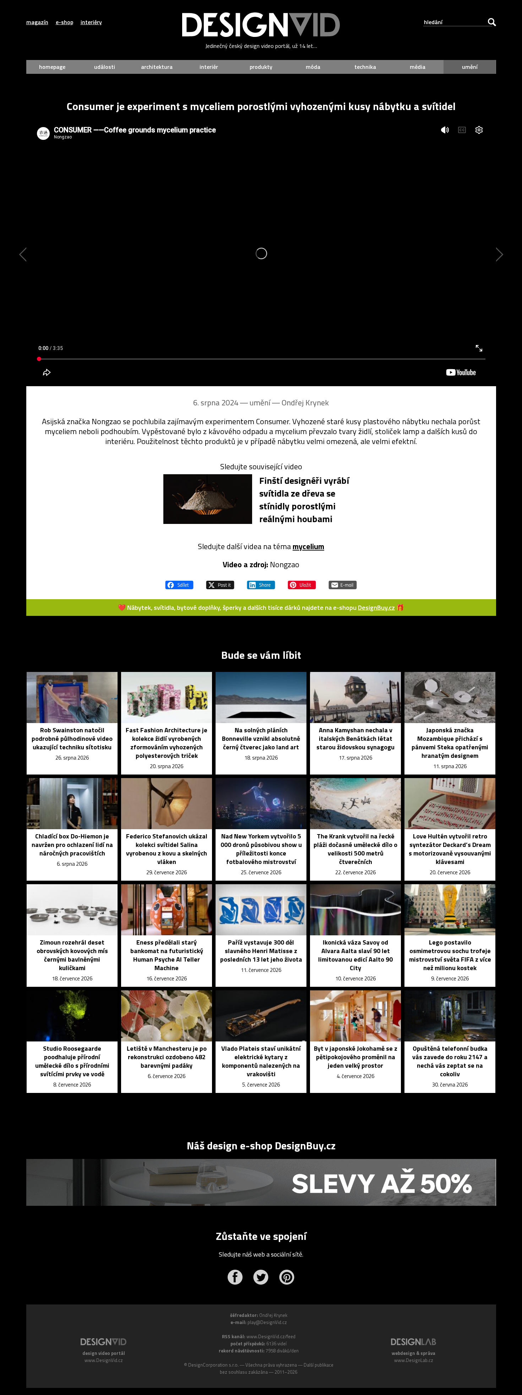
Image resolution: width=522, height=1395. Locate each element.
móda (313, 66)
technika (365, 66)
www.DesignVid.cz (104, 1360)
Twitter (260, 1277)
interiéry (91, 22)
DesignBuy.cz (376, 607)
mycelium (308, 546)
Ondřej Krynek (305, 402)
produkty (261, 66)
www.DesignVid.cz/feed (270, 1336)
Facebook (235, 1277)
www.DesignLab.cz (413, 1360)
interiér (209, 66)
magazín (37, 22)
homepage (52, 66)
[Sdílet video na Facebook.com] (179, 582)
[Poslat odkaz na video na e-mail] (342, 582)
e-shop (64, 22)
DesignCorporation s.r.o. (213, 1364)
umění (470, 66)
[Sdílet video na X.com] (220, 582)
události (104, 66)
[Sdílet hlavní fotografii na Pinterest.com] (302, 582)
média (417, 66)
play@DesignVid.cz (267, 1322)
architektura (157, 66)
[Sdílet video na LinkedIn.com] (261, 582)
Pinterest (286, 1277)
